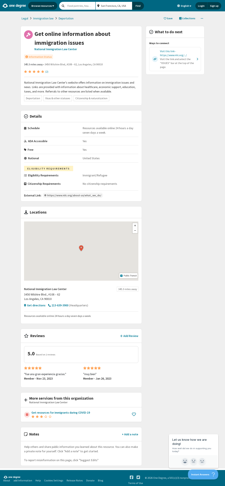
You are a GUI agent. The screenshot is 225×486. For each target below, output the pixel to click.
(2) (46, 71)
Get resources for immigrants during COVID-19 (60, 412)
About (6, 480)
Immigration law (43, 18)
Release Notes (75, 480)
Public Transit (130, 275)
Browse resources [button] (41, 5)
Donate (90, 480)
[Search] (63, 6)
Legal (24, 18)
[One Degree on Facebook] (131, 477)
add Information (23, 480)
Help (38, 480)
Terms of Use (135, 483)
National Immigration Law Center (55, 49)
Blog (100, 480)
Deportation (65, 18)
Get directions (36, 305)
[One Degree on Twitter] (138, 477)
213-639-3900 (60, 305)
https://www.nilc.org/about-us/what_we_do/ (74, 195)
